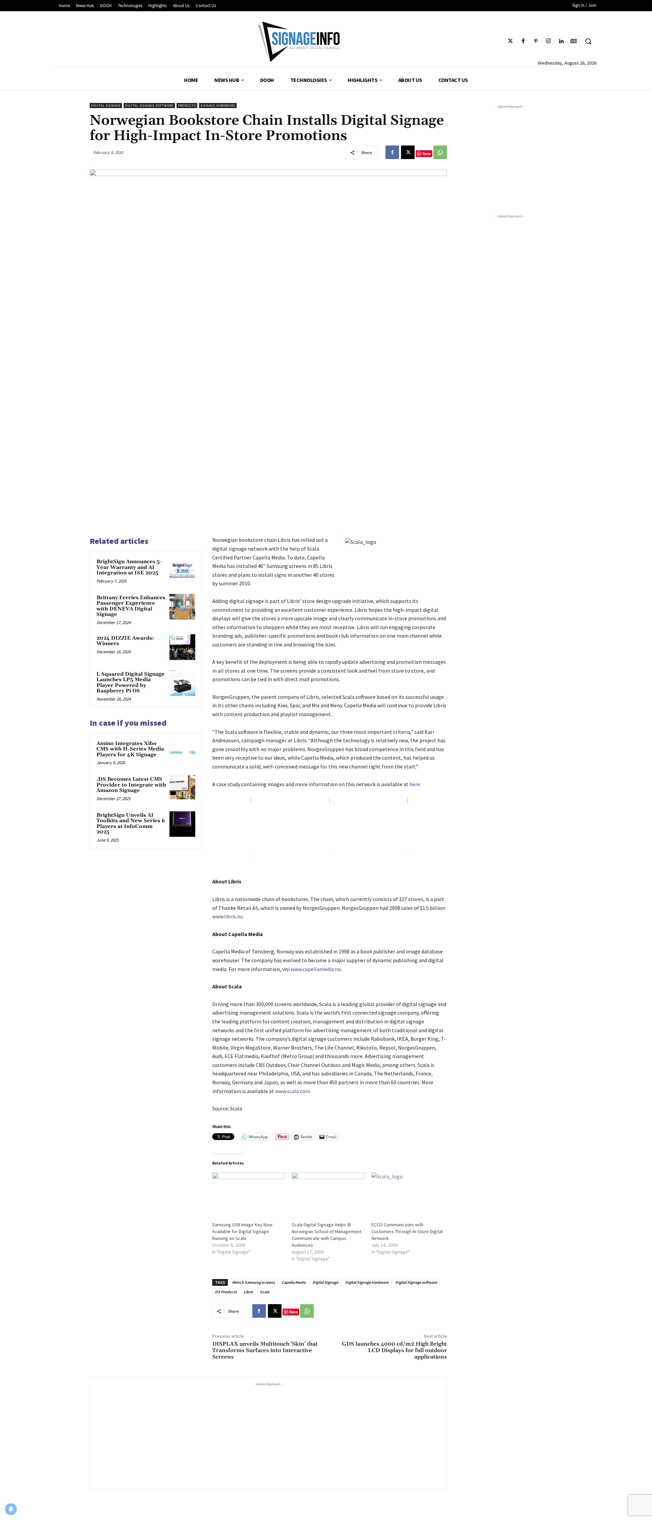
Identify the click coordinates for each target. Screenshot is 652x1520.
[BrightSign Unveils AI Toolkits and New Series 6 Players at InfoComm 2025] (182, 824)
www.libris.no (227, 916)
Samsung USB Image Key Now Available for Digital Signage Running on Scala (242, 1231)
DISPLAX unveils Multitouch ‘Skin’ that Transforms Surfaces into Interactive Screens (265, 1350)
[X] (408, 152)
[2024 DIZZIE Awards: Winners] (182, 647)
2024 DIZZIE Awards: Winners (125, 641)
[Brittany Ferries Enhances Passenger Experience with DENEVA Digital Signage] (182, 607)
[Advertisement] (268, 1435)
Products (187, 105)
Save (426, 153)
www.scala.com (292, 1091)
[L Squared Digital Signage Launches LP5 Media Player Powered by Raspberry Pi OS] (182, 683)
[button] (588, 41)
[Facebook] (523, 41)
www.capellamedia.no (316, 969)
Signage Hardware (217, 105)
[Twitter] (510, 41)
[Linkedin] (561, 41)
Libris (248, 1291)
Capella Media (294, 1282)
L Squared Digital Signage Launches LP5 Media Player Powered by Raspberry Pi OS (130, 682)
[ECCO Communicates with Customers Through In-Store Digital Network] (408, 1193)
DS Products (226, 1291)
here (415, 784)
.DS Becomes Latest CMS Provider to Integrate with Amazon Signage (131, 785)
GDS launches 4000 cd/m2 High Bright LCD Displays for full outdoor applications (394, 1350)
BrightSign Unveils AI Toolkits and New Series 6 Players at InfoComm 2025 (130, 823)
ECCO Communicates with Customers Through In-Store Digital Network (407, 1231)
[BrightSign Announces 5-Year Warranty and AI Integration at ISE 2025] (182, 571)
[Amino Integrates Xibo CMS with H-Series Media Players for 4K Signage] (182, 752)
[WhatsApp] (440, 152)
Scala (264, 1291)
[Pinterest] (535, 41)
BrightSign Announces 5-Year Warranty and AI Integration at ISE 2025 (129, 567)
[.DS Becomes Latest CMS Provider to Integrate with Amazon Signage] (182, 788)
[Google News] (573, 41)
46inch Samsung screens (253, 1282)
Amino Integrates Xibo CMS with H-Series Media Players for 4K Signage (130, 749)
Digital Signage (106, 105)
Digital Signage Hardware (366, 1282)
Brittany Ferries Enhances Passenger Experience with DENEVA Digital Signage (130, 606)
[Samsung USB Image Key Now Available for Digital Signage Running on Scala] (248, 1193)
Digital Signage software (149, 105)
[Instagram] (548, 41)
